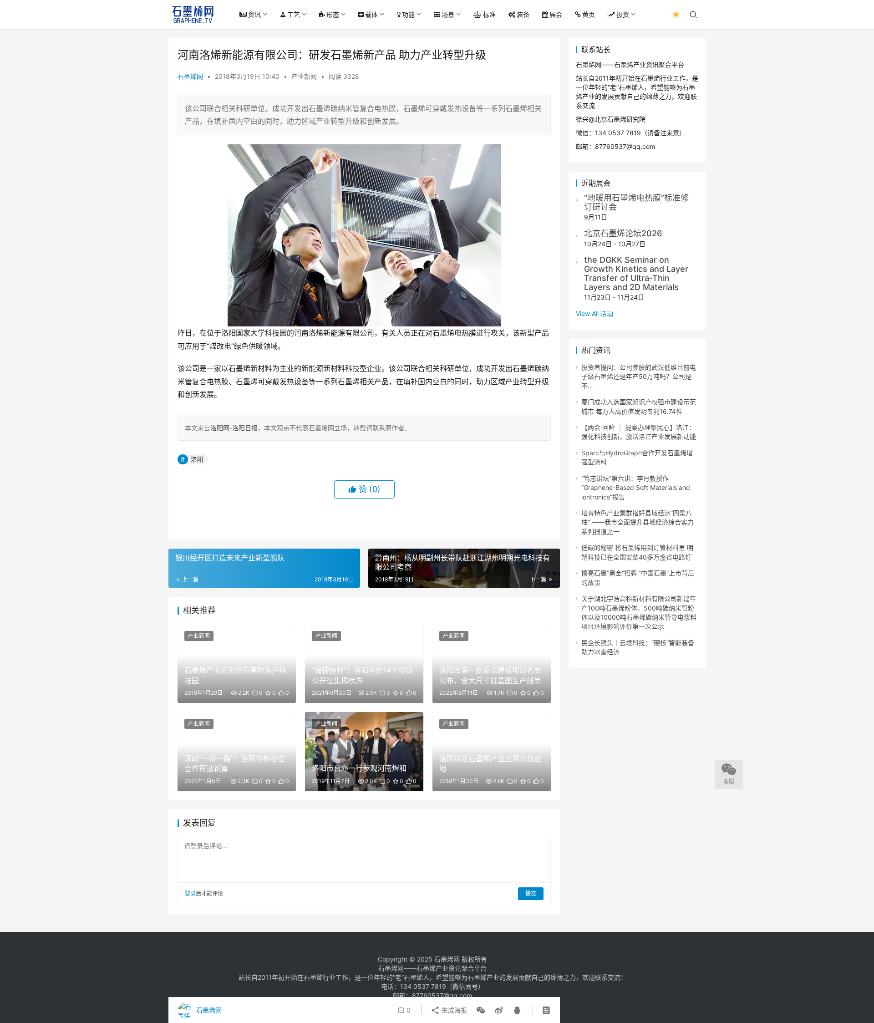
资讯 (254, 14)
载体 (371, 14)
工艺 (293, 14)
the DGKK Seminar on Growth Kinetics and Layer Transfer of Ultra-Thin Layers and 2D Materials (636, 273)
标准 (489, 14)
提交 (530, 893)
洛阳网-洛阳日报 (234, 428)
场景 (448, 14)
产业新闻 (304, 76)
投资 (622, 14)
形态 (332, 14)
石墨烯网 (190, 76)
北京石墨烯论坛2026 (623, 233)
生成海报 (453, 1010)
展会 (555, 14)
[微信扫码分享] (481, 1010)
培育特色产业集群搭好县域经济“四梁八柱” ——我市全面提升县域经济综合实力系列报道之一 (637, 522)
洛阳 (197, 459)
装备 (523, 14)
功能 (408, 14)
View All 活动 (594, 313)
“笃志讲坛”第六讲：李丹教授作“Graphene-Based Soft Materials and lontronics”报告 (635, 487)
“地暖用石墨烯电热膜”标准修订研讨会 (636, 202)
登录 (190, 893)
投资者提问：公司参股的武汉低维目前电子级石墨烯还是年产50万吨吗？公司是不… (638, 376)
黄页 (588, 14)
